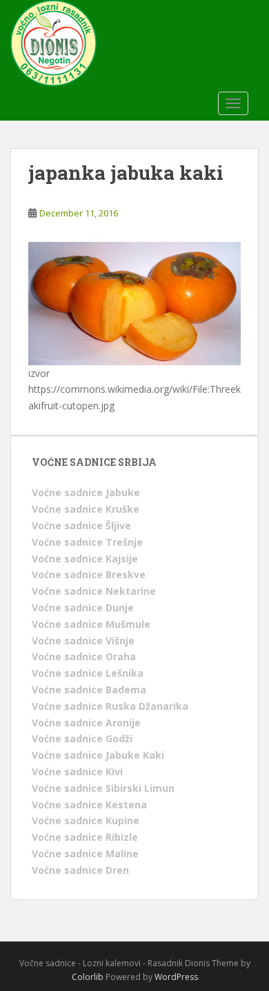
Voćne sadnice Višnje (83, 640)
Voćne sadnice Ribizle (85, 837)
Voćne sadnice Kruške (85, 508)
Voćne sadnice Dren (80, 870)
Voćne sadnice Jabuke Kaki (98, 755)
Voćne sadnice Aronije (86, 722)
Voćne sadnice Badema (89, 689)
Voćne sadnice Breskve (89, 574)
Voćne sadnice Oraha (84, 656)
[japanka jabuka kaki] (134, 302)
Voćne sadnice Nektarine (94, 590)
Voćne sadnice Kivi (77, 771)
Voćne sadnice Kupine (85, 820)
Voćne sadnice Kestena (89, 804)
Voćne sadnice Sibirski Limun (103, 788)
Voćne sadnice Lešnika (87, 673)
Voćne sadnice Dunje (83, 607)
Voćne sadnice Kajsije (85, 558)
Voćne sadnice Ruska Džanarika (110, 706)
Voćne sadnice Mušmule (91, 624)
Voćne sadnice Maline (85, 853)
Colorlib (87, 977)
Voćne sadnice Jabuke (86, 492)
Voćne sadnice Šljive (81, 525)
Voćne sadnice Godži (82, 738)
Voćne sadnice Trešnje (87, 542)
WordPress (176, 977)
